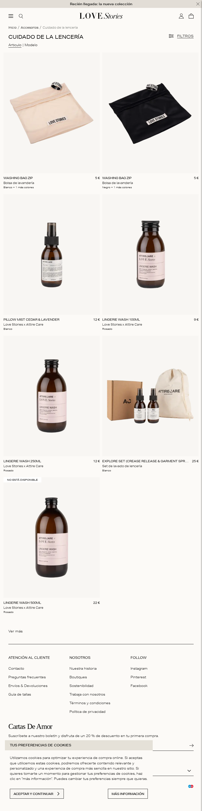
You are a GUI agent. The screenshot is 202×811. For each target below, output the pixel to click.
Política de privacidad (87, 711)
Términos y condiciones (89, 703)
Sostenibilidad (81, 685)
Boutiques (78, 677)
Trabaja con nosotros (87, 694)
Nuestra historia (83, 668)
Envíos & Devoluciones (28, 685)
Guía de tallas (19, 694)
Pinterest (138, 677)
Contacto (16, 668)
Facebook (139, 685)
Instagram (139, 668)
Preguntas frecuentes (27, 677)
